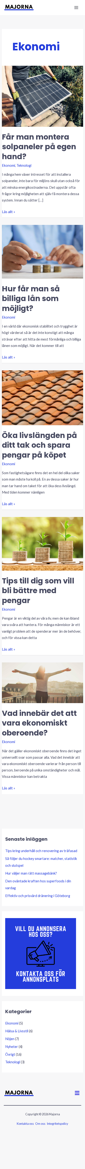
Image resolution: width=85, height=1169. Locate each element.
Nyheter (11, 1047)
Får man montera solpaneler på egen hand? (39, 146)
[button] (77, 1093)
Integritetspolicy (57, 1123)
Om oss (40, 1123)
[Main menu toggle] (76, 8)
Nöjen (9, 1039)
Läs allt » (8, 211)
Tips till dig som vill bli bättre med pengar (38, 590)
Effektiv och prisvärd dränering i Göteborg (37, 896)
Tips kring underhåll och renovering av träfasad (41, 851)
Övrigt (10, 1054)
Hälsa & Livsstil (16, 1031)
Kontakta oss (25, 1123)
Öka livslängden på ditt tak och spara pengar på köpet (39, 445)
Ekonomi (8, 165)
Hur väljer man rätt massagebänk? (31, 873)
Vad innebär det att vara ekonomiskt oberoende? (39, 723)
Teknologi (24, 165)
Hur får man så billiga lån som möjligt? (31, 298)
